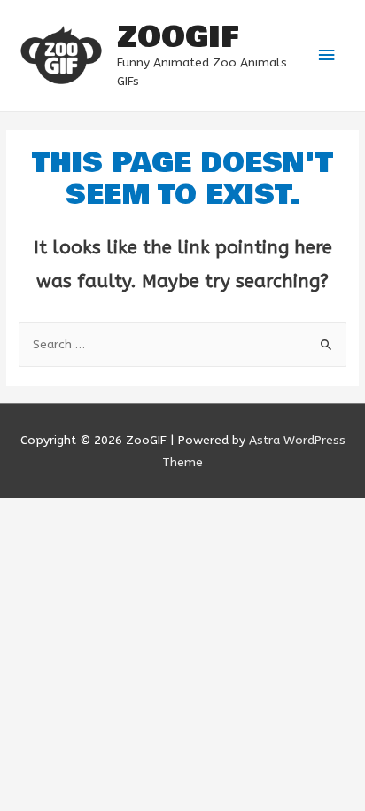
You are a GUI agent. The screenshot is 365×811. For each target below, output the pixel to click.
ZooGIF (177, 37)
